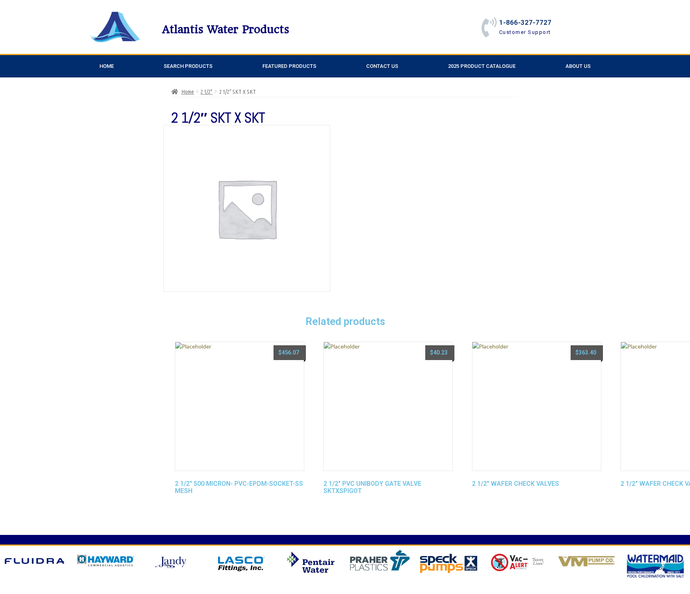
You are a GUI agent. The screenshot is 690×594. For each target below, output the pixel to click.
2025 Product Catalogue (482, 66)
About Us (578, 66)
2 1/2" (206, 91)
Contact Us (382, 66)
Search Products (188, 66)
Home (106, 66)
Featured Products (289, 66)
